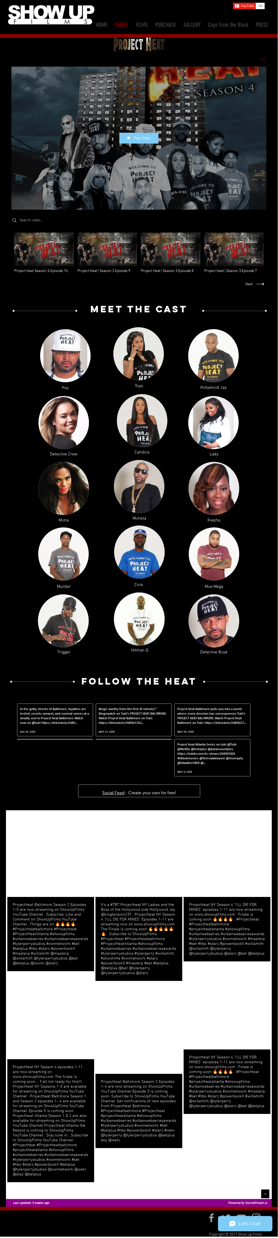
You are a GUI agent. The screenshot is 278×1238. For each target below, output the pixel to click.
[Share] (261, 59)
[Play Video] (44, 253)
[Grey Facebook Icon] (211, 1218)
